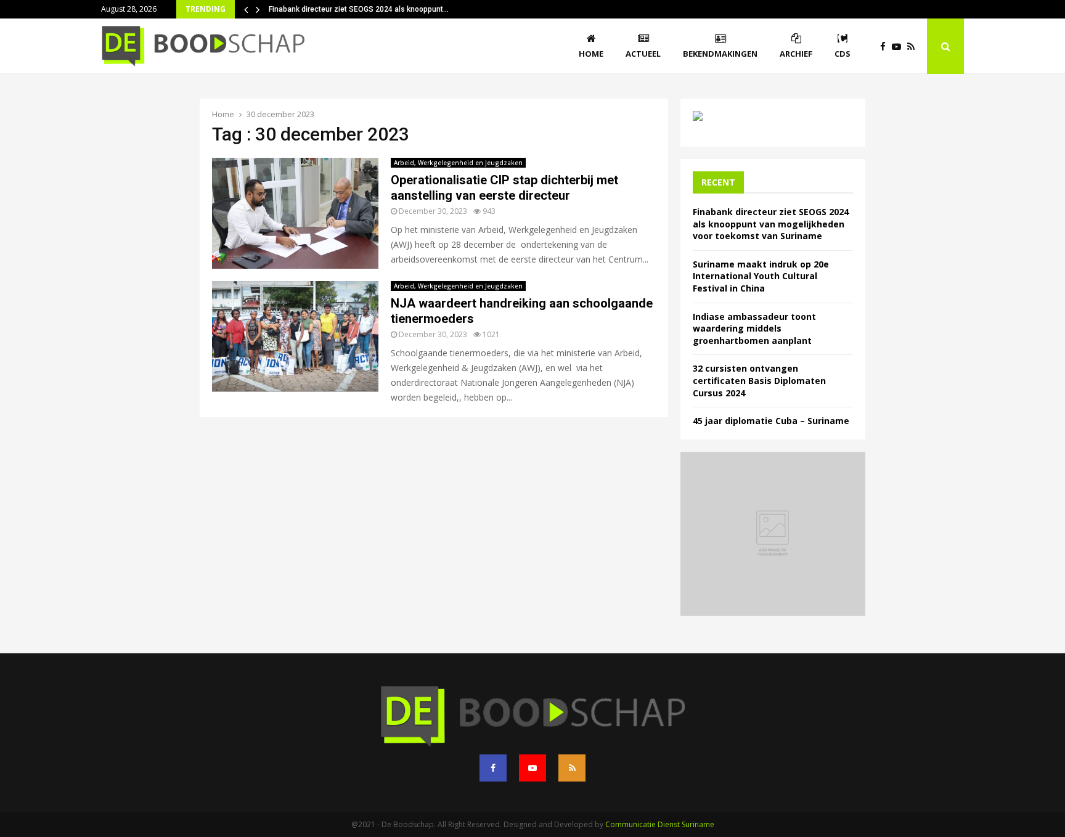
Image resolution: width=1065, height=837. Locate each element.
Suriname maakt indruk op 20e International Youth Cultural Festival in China (761, 276)
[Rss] (914, 46)
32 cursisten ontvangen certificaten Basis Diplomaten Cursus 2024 (759, 380)
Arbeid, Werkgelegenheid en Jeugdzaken (458, 162)
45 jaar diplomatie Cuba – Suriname (771, 421)
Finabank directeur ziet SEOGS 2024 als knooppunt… (359, 9)
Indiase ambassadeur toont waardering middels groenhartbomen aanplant (754, 328)
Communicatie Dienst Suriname (659, 824)
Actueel (643, 53)
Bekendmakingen (720, 53)
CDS (842, 53)
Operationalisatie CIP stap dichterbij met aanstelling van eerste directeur (506, 188)
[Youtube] (899, 46)
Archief (796, 53)
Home (591, 53)
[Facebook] (886, 46)
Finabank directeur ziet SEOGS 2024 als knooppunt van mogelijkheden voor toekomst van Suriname (771, 224)
